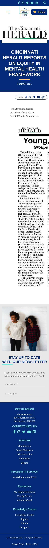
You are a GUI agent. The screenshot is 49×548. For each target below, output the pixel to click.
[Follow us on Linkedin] (37, 3)
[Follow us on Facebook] (19, 3)
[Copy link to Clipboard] (43, 97)
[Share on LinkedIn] (34, 97)
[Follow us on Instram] (23, 3)
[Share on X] (30, 97)
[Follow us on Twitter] (27, 3)
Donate (41, 11)
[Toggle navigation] (8, 12)
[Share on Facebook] (26, 97)
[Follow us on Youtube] (32, 3)
